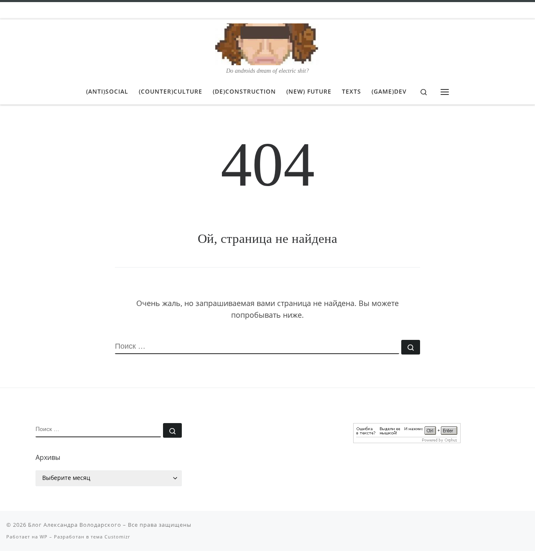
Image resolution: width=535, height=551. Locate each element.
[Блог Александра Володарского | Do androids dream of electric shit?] (267, 43)
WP (44, 536)
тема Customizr (110, 536)
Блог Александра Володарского (74, 524)
